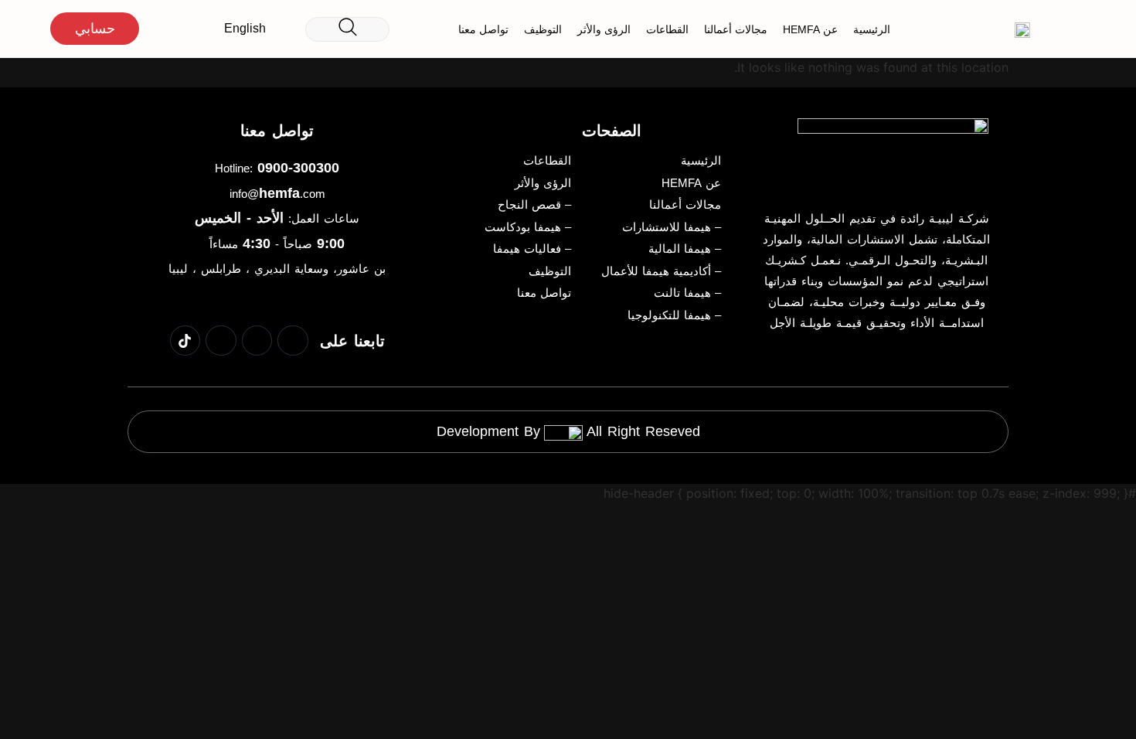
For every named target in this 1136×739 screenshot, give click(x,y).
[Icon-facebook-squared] (292, 340)
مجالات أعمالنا (735, 29)
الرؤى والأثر (604, 29)
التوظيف (543, 29)
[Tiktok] (185, 340)
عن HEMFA (810, 29)
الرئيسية (871, 29)
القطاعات (667, 29)
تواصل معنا (483, 29)
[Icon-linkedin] (257, 340)
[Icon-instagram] (221, 340)
